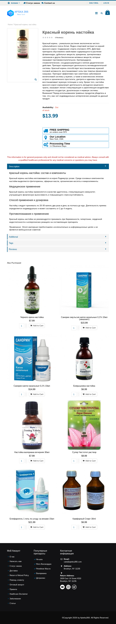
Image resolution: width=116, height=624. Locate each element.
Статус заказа (33, 3)
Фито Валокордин (43, 564)
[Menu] (96, 13)
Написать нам (16, 561)
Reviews (13, 249)
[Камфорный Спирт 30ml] (84, 491)
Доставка (14, 571)
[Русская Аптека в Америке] (17, 13)
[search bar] (101, 13)
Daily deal (93, 3)
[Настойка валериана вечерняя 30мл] (32, 425)
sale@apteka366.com (73, 562)
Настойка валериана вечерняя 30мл (32, 452)
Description (14, 166)
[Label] (84, 290)
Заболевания (15, 599)
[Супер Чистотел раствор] (84, 425)
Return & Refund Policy (19, 575)
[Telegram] (74, 586)
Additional (13, 237)
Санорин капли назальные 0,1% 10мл (32, 386)
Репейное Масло (43, 569)
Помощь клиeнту (17, 580)
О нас (12, 557)
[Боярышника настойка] (84, 358)
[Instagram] (68, 586)
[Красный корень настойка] (36, 79)
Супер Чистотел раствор (84, 452)
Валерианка (41, 573)
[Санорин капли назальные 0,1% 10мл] (32, 358)
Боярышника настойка (84, 386)
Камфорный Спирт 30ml (84, 519)
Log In (106, 3)
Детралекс (40, 578)
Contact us (49, 3)
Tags (11, 243)
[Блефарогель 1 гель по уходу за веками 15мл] (32, 491)
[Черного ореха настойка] (32, 290)
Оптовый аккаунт (17, 585)
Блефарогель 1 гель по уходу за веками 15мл (32, 519)
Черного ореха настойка (32, 317)
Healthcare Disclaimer (19, 594)
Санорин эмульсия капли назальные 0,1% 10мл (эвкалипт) (84, 318)
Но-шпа (39, 559)
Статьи (13, 603)
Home (10, 24)
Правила (13, 589)
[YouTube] (62, 586)
